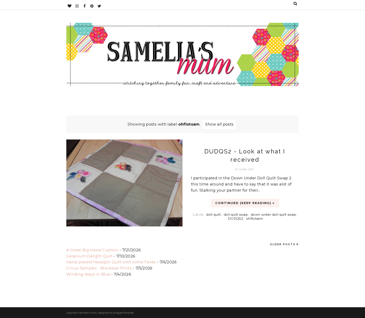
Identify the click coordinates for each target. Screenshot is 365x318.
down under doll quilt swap (273, 214)
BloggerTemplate (123, 312)
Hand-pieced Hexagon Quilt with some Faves (111, 262)
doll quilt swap (236, 214)
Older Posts (283, 244)
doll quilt (213, 214)
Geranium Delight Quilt (89, 256)
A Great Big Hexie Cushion (92, 250)
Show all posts (219, 124)
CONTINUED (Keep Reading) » (245, 203)
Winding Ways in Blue (88, 274)
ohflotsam (254, 219)
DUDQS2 (235, 219)
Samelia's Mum (88, 312)
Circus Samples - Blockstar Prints (99, 268)
